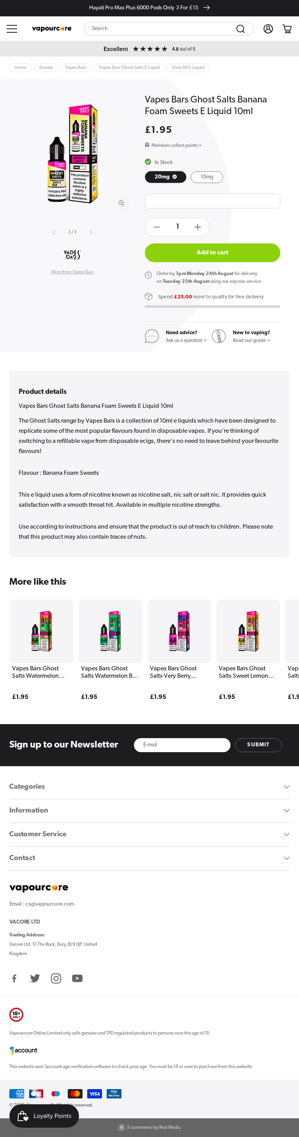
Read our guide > (252, 340)
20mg (163, 177)
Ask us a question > (186, 340)
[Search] (240, 29)
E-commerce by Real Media (154, 1127)
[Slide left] (54, 232)
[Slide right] (90, 232)
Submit (258, 745)
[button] (12, 28)
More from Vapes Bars (72, 272)
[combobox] (169, 29)
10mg (207, 177)
